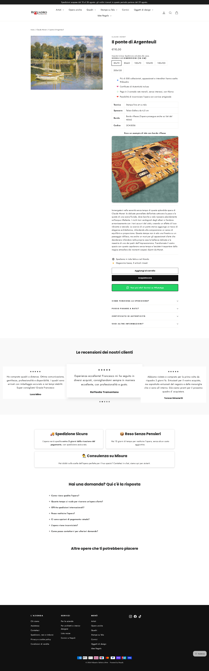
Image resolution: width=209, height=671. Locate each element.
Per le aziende (67, 621)
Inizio (33, 30)
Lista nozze (65, 633)
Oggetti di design (142, 9)
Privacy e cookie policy (41, 639)
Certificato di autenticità (129, 316)
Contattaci (35, 630)
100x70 (137, 63)
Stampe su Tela (108, 9)
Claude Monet (119, 37)
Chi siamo (35, 621)
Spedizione (129, 56)
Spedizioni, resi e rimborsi (42, 634)
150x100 (161, 63)
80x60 (127, 63)
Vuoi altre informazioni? (128, 324)
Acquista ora (145, 278)
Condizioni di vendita (40, 644)
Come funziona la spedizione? (130, 301)
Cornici (125, 9)
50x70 (116, 63)
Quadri (90, 9)
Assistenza (35, 625)
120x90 (149, 63)
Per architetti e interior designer (70, 627)
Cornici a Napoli (68, 638)
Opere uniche (75, 9)
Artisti (59, 9)
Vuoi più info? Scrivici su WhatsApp (147, 287)
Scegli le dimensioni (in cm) (129, 58)
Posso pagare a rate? (125, 308)
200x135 (118, 70)
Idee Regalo (104, 15)
